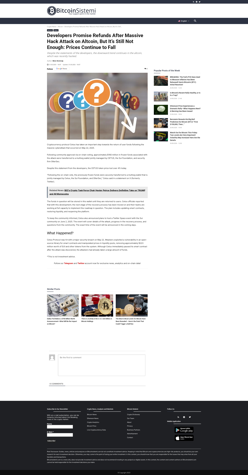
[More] (112, 275)
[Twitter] (199, 1)
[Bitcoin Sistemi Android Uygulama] (184, 432)
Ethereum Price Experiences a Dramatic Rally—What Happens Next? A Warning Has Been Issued (185, 108)
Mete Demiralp (58, 61)
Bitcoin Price (91, 426)
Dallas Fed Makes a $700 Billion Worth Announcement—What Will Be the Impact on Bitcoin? (62, 321)
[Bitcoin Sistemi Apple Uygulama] (184, 440)
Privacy (130, 426)
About (129, 422)
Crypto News (51, 26)
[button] (195, 21)
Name (49, 424)
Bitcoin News (92, 414)
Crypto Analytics (93, 422)
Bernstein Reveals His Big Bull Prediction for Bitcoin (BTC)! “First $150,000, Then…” (184, 121)
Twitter (81, 263)
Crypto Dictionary (133, 414)
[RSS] (193, 1)
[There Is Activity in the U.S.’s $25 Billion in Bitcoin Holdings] (97, 305)
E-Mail (50, 432)
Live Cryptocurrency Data (96, 430)
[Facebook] (82, 275)
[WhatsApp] (94, 275)
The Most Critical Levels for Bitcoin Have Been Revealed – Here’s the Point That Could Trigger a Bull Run (131, 321)
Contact (130, 437)
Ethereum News (92, 418)
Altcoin (60, 26)
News (56, 30)
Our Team (130, 418)
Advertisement (132, 434)
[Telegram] (196, 1)
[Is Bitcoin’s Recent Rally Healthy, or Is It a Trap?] (161, 97)
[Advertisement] (154, 10)
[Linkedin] (100, 275)
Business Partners (133, 430)
